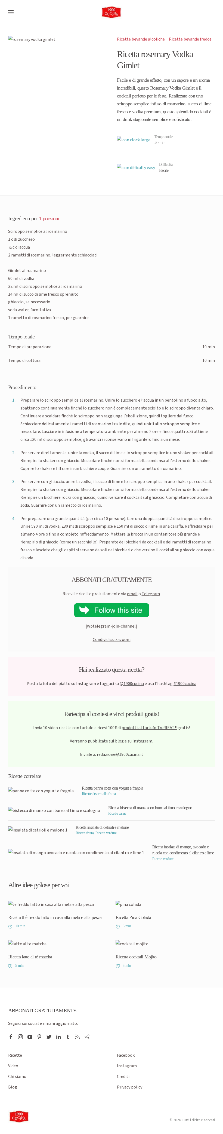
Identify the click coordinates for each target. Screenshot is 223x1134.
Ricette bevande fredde (190, 39)
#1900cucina (185, 684)
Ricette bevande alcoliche (141, 39)
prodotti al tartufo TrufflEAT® (149, 728)
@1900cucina (132, 684)
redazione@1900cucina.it (120, 754)
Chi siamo (17, 1077)
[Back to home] (111, 12)
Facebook (126, 1055)
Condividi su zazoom (112, 640)
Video (13, 1066)
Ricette (15, 1055)
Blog (12, 1087)
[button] (11, 12)
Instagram (127, 1066)
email (132, 594)
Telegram (151, 594)
